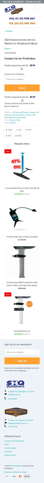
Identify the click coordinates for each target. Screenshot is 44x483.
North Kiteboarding (10, 117)
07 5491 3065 (11, 426)
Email (19, 136)
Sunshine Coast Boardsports (14, 441)
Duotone (7, 48)
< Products (8, 31)
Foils (34, 115)
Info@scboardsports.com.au (17, 423)
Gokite (6, 444)
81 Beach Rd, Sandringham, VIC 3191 (21, 391)
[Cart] (37, 7)
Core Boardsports (10, 448)
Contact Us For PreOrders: (14, 74)
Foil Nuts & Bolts (18, 115)
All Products (25, 112)
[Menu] (32, 7)
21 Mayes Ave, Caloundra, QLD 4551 (21, 420)
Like (20, 130)
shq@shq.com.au (14, 394)
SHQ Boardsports (16, 466)
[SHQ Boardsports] (13, 10)
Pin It (29, 130)
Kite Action (8, 451)
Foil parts (28, 115)
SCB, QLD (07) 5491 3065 (22, 23)
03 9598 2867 (12, 399)
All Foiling (16, 112)
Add (9, 136)
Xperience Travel (10, 455)
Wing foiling (22, 117)
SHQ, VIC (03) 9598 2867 (22, 18)
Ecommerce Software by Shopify (15, 472)
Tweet (10, 130)
